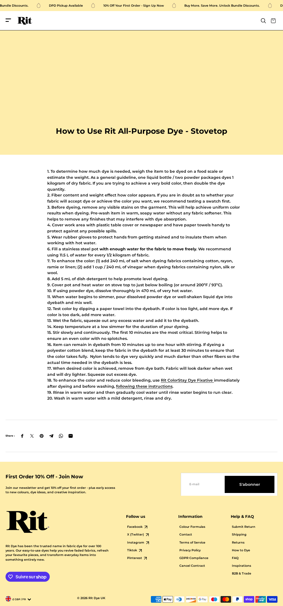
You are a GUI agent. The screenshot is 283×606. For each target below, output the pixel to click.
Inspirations (241, 566)
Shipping (239, 534)
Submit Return (243, 527)
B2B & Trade (241, 573)
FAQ (235, 558)
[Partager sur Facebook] (22, 436)
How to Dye (241, 550)
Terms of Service (192, 542)
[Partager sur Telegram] (51, 436)
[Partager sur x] (32, 436)
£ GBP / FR (19, 599)
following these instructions (144, 386)
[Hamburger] (8, 20)
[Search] (263, 21)
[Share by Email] (70, 436)
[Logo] (25, 21)
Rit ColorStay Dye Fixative (187, 380)
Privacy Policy (190, 550)
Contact (185, 534)
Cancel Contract (192, 566)
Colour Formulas (192, 527)
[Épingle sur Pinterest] (41, 436)
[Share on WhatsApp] (61, 436)
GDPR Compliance (193, 558)
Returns (238, 542)
